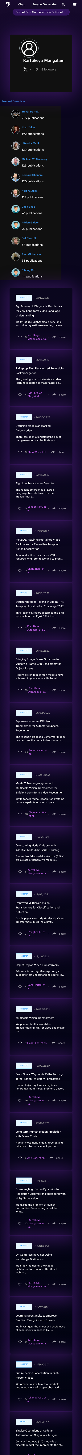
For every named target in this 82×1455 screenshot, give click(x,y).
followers (48, 69)
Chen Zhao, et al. (35, 570)
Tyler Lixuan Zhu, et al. (34, 394)
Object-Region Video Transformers (37, 965)
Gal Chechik (29, 238)
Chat (21, 4)
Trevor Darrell (30, 111)
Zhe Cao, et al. (36, 1158)
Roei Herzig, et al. (36, 986)
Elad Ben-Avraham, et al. (36, 627)
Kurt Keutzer (29, 190)
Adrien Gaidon (30, 222)
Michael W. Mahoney (34, 159)
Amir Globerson (31, 254)
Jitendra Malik (31, 143)
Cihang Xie (28, 270)
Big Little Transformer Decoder (35, 483)
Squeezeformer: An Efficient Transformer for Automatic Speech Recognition (37, 725)
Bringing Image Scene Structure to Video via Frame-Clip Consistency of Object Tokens (38, 663)
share (62, 337)
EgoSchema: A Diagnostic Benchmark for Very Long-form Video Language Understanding (39, 310)
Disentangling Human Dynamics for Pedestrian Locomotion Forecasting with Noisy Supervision (41, 1193)
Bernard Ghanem (32, 175)
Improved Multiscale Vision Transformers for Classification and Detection (37, 907)
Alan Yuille (28, 127)
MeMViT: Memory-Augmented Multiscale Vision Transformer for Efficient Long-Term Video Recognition (39, 787)
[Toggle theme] (64, 4)
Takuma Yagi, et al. (36, 1399)
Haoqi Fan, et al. (37, 1043)
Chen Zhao (28, 206)
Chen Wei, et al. (36, 452)
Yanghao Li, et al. (36, 933)
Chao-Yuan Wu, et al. (38, 814)
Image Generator (45, 4)
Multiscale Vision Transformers (35, 1018)
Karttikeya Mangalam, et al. (37, 337)
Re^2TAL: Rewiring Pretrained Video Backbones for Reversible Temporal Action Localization (38, 544)
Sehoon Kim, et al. (36, 508)
